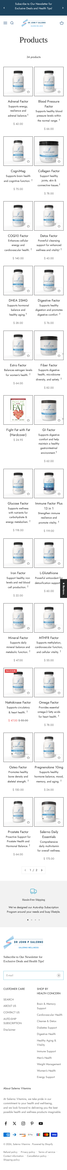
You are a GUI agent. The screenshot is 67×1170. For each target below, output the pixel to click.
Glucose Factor (18, 503)
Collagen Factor (49, 171)
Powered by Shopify (42, 1144)
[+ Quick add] (28, 92)
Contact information (13, 1156)
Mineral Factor (18, 637)
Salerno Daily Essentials (49, 834)
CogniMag (18, 171)
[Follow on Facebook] (5, 1123)
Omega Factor (49, 702)
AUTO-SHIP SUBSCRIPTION (12, 1021)
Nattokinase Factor (18, 702)
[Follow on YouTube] (40, 1123)
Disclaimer (9, 1030)
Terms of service (46, 1152)
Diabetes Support (47, 1028)
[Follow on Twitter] (14, 1123)
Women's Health (46, 1071)
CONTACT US (11, 1012)
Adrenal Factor (18, 101)
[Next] (63, 8)
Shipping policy (11, 1159)
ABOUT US (9, 1006)
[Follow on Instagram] (23, 1123)
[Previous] (4, 8)
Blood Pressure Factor (48, 104)
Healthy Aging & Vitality (46, 1043)
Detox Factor (49, 235)
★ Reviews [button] (63, 588)
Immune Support (46, 1051)
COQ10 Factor (18, 235)
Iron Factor (18, 573)
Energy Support (46, 1077)
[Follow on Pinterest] (32, 1123)
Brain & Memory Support (46, 1006)
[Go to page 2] (41, 870)
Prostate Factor (18, 831)
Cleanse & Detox (46, 1021)
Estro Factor (18, 365)
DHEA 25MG (18, 300)
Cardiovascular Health (49, 1015)
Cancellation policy (36, 1156)
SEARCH (8, 999)
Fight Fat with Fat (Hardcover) (18, 432)
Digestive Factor (49, 300)
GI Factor (48, 429)
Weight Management (49, 1064)
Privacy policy (28, 1152)
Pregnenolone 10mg (49, 767)
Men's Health (44, 1058)
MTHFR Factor (49, 637)
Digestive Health (46, 1034)
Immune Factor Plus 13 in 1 (49, 506)
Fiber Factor (49, 365)
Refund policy (10, 1152)
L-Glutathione (49, 573)
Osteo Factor (18, 767)
